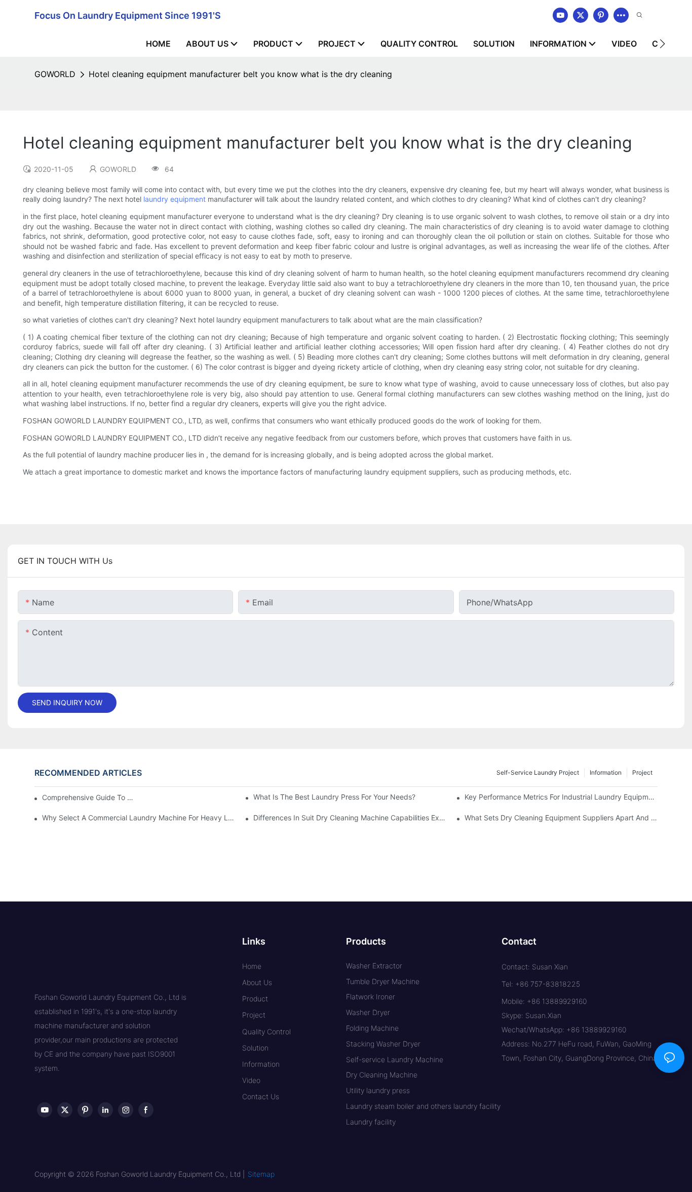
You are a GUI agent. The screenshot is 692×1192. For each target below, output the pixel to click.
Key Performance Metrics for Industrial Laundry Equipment (561, 796)
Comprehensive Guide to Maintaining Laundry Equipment (88, 797)
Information (606, 772)
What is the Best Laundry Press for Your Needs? (334, 796)
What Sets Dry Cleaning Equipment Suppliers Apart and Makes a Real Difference (561, 817)
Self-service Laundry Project (537, 772)
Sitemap (261, 1174)
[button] (662, 43)
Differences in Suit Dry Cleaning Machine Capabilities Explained (349, 817)
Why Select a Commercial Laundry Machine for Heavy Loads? (138, 817)
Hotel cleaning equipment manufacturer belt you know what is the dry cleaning (240, 74)
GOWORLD (54, 74)
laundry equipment (174, 199)
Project (642, 772)
